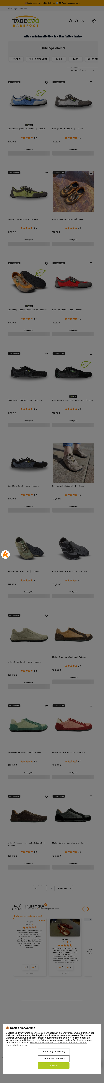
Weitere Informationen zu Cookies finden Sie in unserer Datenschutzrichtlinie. (46, 1043)
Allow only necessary (53, 1051)
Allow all (53, 1065)
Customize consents (54, 1058)
